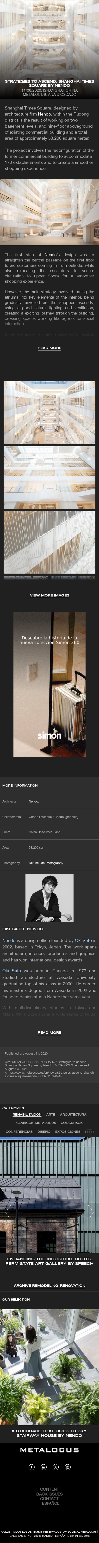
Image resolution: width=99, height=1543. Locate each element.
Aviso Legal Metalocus (80, 1532)
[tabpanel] (49, 1213)
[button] (8, 1212)
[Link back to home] (49, 1453)
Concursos (72, 1123)
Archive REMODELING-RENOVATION (49, 1286)
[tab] (27, 1115)
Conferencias (19, 1132)
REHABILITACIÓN (27, 1114)
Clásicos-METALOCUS (36, 1123)
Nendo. (34, 801)
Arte (50, 1114)
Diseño (43, 1132)
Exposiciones (67, 1132)
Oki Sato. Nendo (23, 929)
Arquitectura (73, 1114)
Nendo (44, 114)
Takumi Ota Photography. (46, 863)
